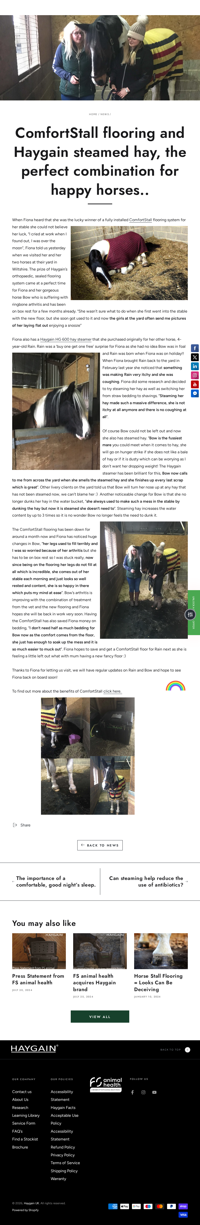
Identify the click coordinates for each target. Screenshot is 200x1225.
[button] (190, 614)
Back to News (103, 845)
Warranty (58, 1178)
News (104, 114)
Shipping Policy (64, 1171)
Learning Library (26, 1115)
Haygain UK (31, 1203)
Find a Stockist (25, 1139)
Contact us (21, 1091)
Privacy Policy (63, 1155)
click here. (112, 691)
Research (20, 1107)
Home (93, 114)
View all (99, 1016)
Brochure (20, 1147)
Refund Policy (63, 1147)
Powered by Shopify (25, 1210)
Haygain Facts (63, 1107)
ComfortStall (140, 219)
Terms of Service (65, 1162)
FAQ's (17, 1131)
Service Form (23, 1123)
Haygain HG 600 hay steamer (65, 339)
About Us (20, 1099)
